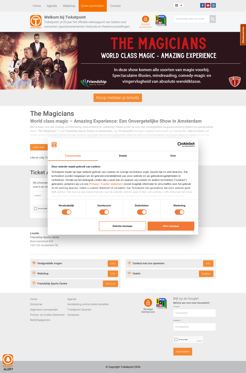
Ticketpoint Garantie (79, 309)
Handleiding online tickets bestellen (88, 304)
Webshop (69, 6)
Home (37, 6)
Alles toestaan (171, 226)
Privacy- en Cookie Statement (47, 314)
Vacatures (73, 314)
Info (113, 263)
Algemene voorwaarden (44, 309)
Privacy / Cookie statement (106, 183)
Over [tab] (173, 155)
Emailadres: (177, 320)
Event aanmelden (92, 6)
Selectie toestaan (122, 226)
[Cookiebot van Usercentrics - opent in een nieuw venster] (180, 144)
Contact (115, 6)
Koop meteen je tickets (117, 97)
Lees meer (39, 147)
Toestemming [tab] (73, 155)
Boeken (206, 273)
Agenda (52, 6)
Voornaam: (176, 306)
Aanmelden (182, 351)
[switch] (104, 213)
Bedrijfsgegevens (40, 320)
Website (110, 283)
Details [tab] (123, 155)
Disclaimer (36, 304)
